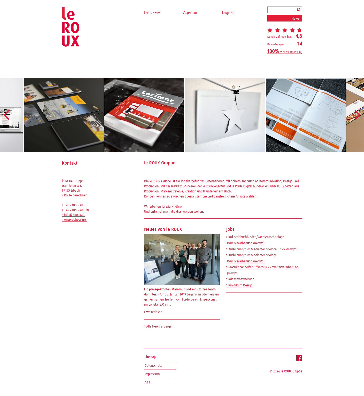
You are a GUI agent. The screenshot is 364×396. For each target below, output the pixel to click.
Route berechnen (75, 195)
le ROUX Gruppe (291, 371)
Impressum (152, 374)
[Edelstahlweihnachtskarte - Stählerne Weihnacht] (204, 115)
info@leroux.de (74, 214)
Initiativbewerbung (241, 279)
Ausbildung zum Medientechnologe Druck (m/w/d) (262, 249)
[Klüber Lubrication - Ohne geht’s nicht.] (43, 115)
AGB (147, 382)
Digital (228, 13)
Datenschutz (153, 365)
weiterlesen (153, 312)
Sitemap (150, 357)
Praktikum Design (240, 285)
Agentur (190, 13)
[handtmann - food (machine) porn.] (285, 115)
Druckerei (153, 13)
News (295, 18)
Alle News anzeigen (159, 326)
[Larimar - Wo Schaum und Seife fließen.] (124, 115)
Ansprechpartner (75, 219)
